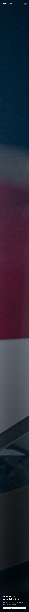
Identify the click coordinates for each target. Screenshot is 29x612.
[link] (7, 4)
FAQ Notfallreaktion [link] (14, 608)
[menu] (25, 4)
